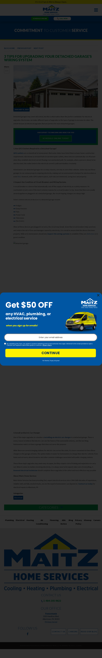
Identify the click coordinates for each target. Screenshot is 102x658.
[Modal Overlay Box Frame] (51, 329)
